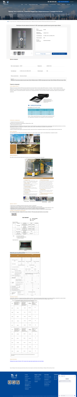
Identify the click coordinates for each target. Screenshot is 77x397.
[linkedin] (52, 1)
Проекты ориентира (37, 379)
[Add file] (59, 396)
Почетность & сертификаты (27, 389)
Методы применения (38, 378)
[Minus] (74, 376)
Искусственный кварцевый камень (47, 384)
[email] (48, 1)
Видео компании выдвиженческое (37, 376)
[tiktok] (54, 1)
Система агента (53, 4)
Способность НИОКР (28, 381)
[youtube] (55, 1)
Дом (22, 4)
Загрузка (68, 4)
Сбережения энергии (28, 387)
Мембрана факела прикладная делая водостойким (24, 21)
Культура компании (27, 378)
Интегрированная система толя (46, 379)
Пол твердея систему (47, 382)
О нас (26, 4)
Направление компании (27, 376)
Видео (58, 4)
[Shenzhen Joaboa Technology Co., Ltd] (6, 2)
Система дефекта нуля (47, 377)
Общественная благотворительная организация (27, 385)
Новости (63, 4)
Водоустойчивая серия (33, 4)
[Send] (74, 396)
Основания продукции (26, 380)
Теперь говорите (44, 53)
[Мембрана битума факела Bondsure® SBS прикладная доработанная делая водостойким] (21, 39)
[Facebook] (50, 1)
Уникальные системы (44, 4)
